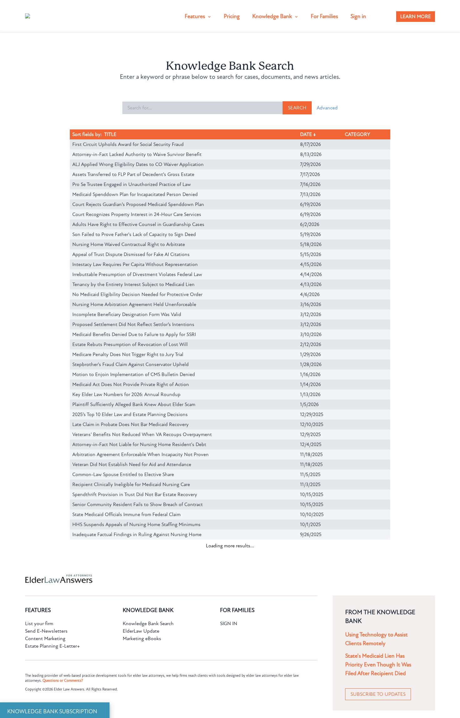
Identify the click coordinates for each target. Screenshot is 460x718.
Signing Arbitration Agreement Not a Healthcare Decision (133, 554)
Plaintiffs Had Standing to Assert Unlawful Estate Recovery (135, 714)
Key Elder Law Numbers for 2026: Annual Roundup (126, 394)
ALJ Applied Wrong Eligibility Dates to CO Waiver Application (138, 164)
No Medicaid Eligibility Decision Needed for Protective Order (137, 294)
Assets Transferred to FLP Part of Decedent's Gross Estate (133, 174)
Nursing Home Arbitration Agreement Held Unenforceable (134, 304)
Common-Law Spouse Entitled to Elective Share (123, 474)
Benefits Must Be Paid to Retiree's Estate (116, 584)
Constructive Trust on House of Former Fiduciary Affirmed (133, 624)
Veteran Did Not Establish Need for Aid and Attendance (131, 464)
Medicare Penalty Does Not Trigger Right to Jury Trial (127, 354)
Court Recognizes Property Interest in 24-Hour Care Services (136, 214)
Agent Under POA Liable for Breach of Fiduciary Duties (130, 634)
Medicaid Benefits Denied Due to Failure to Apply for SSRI (134, 334)
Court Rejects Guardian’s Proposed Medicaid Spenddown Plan (138, 204)
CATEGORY (358, 134)
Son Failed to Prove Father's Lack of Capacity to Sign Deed (134, 234)
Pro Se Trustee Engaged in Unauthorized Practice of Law (131, 184)
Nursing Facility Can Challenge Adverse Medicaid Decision (134, 594)
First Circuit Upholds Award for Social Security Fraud (128, 144)
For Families (324, 16)
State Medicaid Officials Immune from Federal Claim (126, 514)
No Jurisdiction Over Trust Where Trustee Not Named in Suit (136, 664)
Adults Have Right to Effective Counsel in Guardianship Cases (138, 224)
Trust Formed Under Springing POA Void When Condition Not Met (143, 614)
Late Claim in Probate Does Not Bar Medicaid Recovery (130, 424)
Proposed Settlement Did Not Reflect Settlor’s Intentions (133, 324)
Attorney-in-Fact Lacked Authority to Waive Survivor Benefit (137, 154)
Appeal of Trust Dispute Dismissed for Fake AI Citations (131, 254)
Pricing (232, 16)
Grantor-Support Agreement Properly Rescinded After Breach (137, 604)
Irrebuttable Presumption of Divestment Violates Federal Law (137, 274)
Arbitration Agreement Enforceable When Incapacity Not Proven (140, 454)
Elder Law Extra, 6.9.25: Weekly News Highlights (123, 684)
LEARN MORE (415, 16)
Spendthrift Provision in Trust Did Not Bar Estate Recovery (134, 494)
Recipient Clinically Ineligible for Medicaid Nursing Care (131, 484)
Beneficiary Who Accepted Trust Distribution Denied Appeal (136, 564)
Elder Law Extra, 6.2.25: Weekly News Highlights (123, 694)
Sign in (358, 16)
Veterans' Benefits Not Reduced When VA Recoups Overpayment (142, 434)
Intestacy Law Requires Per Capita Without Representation (135, 264)
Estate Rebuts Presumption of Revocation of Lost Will (130, 344)
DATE (307, 134)
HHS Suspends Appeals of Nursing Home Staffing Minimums (136, 524)
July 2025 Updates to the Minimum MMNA (117, 674)
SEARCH (297, 108)
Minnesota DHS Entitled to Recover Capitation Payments (133, 704)
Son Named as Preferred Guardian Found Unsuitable (127, 644)
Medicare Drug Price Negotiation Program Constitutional (132, 574)
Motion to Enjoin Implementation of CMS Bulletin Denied (133, 374)
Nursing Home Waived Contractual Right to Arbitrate (128, 244)
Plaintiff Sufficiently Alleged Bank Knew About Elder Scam (133, 404)
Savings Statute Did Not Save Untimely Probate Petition (132, 544)
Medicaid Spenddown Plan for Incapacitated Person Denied (135, 194)
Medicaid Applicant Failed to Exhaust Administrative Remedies (138, 654)
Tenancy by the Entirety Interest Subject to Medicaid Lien (133, 284)
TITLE (110, 134)
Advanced (327, 108)
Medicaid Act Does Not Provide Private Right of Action (130, 384)
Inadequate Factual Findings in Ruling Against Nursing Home (137, 534)
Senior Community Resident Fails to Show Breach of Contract (137, 504)
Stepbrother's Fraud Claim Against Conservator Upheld (130, 364)
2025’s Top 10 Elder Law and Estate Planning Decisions (130, 414)
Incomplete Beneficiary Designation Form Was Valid (126, 314)
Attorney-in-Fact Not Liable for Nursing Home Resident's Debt (139, 444)
